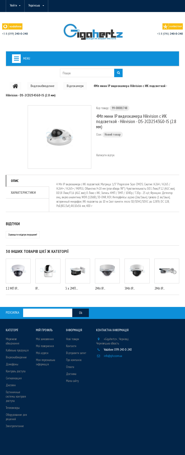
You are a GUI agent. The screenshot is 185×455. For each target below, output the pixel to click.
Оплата (70, 367)
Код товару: (102, 108)
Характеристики (23, 192)
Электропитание (15, 426)
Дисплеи (11, 385)
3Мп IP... (130, 288)
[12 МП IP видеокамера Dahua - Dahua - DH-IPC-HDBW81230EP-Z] (18, 271)
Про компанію (73, 360)
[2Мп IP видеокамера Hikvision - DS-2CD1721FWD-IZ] (107, 271)
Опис (15, 181)
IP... (37, 288)
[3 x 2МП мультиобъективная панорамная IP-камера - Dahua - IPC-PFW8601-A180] (77, 271)
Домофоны (12, 364)
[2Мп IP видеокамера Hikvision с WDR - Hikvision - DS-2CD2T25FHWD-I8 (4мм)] (166, 271)
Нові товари (72, 339)
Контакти (71, 346)
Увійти (13, 5)
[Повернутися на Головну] (15, 86)
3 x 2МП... (71, 288)
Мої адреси (42, 353)
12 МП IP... (12, 288)
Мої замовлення (45, 339)
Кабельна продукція (17, 350)
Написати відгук (105, 155)
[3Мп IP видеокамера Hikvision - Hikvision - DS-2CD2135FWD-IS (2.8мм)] (137, 271)
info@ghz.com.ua (113, 356)
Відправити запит (76, 353)
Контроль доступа (16, 371)
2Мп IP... (100, 288)
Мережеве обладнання (12, 341)
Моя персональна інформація (45, 362)
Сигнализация (14, 378)
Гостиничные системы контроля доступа (16, 396)
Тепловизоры (13, 408)
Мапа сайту (72, 381)
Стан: (99, 134)
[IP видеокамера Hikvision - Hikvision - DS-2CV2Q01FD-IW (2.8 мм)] (47, 271)
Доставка (71, 374)
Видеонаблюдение (16, 357)
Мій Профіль (44, 330)
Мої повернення (45, 346)
